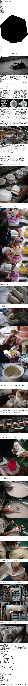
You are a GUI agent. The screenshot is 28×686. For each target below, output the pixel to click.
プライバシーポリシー (5, 682)
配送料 (1, 678)
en (12, 48)
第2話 (1, 4)
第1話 (1, 3)
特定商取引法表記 (4, 681)
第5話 (1, 7)
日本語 (13, 53)
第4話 (1, 6)
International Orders (6, 679)
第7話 (1, 9)
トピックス (3, 673)
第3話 (1, 5)
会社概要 (2, 11)
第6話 (1, 8)
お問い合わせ (3, 683)
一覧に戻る (3, 653)
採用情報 (2, 13)
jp (12, 47)
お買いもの (3, 10)
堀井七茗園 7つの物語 (5, 1)
